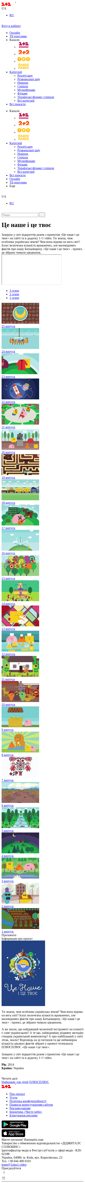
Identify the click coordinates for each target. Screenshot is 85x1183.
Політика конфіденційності (27, 1101)
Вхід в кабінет (11, 26)
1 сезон (14, 297)
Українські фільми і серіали (35, 97)
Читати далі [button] (9, 1078)
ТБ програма (18, 36)
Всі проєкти (17, 104)
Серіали (22, 86)
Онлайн (14, 32)
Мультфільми (26, 90)
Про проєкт (17, 1094)
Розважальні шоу (28, 79)
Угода (13, 1097)
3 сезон (14, 290)
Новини (22, 82)
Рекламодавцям (19, 1108)
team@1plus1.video (14, 1164)
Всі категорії (25, 100)
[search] (3, 193)
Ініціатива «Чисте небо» (25, 1111)
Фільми (22, 93)
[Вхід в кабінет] (3, 22)
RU (11, 15)
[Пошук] (42, 214)
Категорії (15, 72)
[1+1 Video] (14, 5)
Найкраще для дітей (15, 1082)
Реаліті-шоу (25, 75)
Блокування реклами (23, 1115)
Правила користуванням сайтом (31, 1104)
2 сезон (14, 294)
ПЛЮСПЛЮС (39, 1082)
